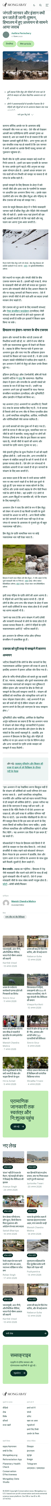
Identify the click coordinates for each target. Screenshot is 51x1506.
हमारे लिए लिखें (32, 1429)
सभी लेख (9, 1333)
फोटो (25, 266)
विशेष (5, 1416)
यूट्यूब (29, 1455)
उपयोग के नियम (33, 1433)
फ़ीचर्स (5, 1420)
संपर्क (29, 1412)
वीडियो (5, 1407)
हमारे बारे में (31, 1407)
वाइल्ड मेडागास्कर (9, 1446)
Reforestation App (12, 1459)
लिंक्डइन (30, 1446)
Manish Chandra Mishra (23, 901)
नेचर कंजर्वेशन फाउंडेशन (18, 311)
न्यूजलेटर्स (31, 1425)
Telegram (32, 1464)
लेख (4, 1412)
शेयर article (25, 44)
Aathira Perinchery (21, 33)
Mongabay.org (10, 1455)
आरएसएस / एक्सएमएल (36, 1468)
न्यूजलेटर (17, 1373)
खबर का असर (32, 1420)
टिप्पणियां (9, 44)
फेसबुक (30, 1459)
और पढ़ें (16, 1126)
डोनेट (29, 1416)
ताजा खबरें (7, 1425)
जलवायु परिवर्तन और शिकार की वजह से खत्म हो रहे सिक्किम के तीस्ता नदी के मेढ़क (25, 767)
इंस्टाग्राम (30, 1451)
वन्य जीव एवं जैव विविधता (15, 917)
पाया (20, 378)
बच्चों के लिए (7, 1451)
